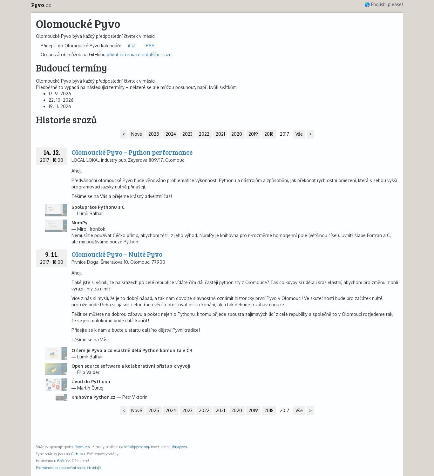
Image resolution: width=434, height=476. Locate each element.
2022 (204, 134)
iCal (132, 45)
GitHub (77, 453)
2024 (171, 134)
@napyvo (179, 446)
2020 (236, 134)
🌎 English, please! (383, 4)
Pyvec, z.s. (82, 446)
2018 (269, 134)
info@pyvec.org (136, 446)
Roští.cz (63, 460)
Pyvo (41, 5)
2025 (153, 134)
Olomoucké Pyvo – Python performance (132, 152)
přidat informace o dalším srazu (139, 54)
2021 (220, 134)
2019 (253, 134)
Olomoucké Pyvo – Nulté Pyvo (116, 254)
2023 (187, 134)
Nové (136, 134)
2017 (284, 134)
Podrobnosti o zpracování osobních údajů (68, 467)
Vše (299, 134)
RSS (150, 45)
